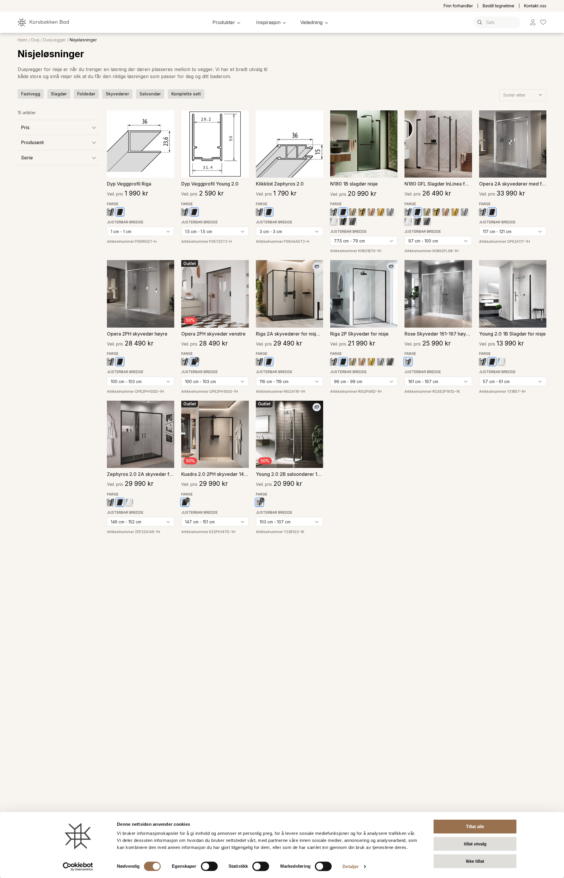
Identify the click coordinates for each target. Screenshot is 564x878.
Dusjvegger (54, 40)
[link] (532, 22)
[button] (227, 22)
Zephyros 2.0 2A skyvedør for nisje (140, 474)
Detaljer (351, 866)
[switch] (209, 866)
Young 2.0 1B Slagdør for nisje (512, 333)
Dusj (35, 40)
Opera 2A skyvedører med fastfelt (512, 183)
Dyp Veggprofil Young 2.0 (210, 183)
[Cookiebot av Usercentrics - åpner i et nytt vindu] (78, 866)
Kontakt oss (535, 6)
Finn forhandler (458, 6)
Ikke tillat (475, 861)
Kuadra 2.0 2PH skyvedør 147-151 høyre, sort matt (215, 474)
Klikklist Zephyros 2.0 (280, 183)
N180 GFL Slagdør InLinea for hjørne (438, 183)
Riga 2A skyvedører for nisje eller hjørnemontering (289, 333)
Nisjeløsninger (83, 40)
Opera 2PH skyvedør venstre (213, 333)
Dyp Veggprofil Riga (129, 183)
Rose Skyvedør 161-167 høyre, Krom (438, 333)
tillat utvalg (475, 843)
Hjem (22, 40)
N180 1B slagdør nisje (354, 183)
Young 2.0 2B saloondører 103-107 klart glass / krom (289, 474)
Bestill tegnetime (498, 6)
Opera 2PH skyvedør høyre (137, 333)
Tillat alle (475, 826)
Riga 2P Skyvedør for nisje (359, 333)
